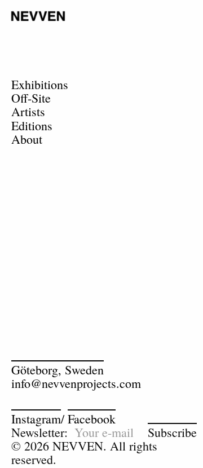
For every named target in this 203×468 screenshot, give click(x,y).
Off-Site (31, 98)
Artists (28, 111)
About (26, 139)
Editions (31, 125)
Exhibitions (39, 84)
